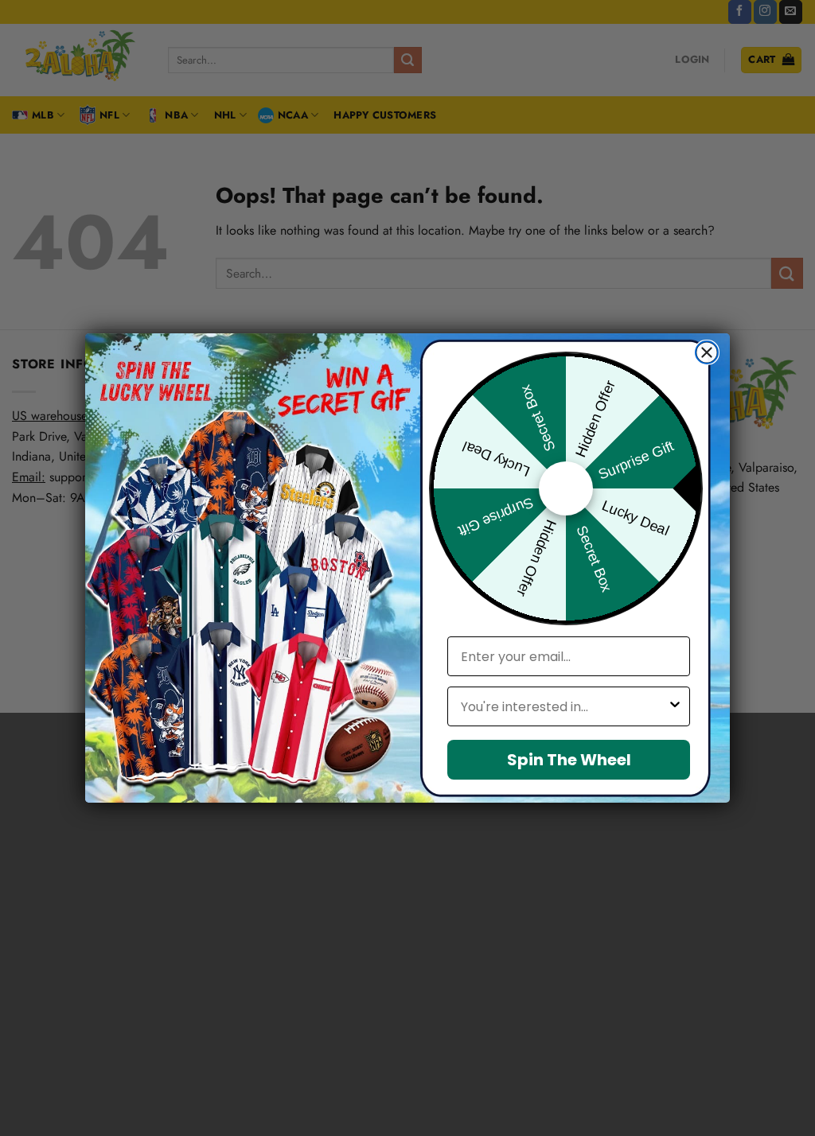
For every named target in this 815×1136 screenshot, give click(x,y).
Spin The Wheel (569, 760)
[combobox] (564, 706)
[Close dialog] (707, 352)
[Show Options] (675, 706)
